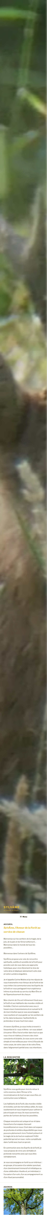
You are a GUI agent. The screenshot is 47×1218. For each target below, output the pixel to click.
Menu (25, 917)
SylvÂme (12, 907)
